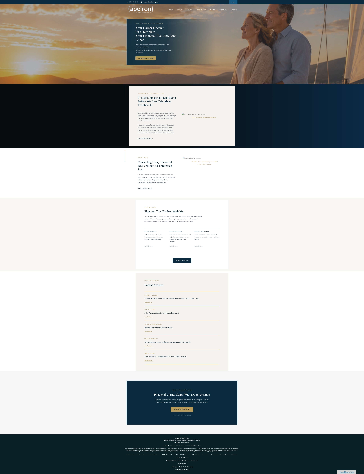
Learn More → (148, 246)
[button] (171, 10)
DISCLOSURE (178, 469)
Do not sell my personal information (229, 454)
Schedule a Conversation (146, 58)
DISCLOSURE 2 (185, 469)
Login (233, 2)
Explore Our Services (182, 260)
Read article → (148, 302)
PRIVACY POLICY (182, 463)
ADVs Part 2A (175, 466)
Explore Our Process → (145, 188)
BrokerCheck (197, 445)
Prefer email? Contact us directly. (182, 415)
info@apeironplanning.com (150, 2)
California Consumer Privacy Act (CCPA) (175, 454)
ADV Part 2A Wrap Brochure (185, 466)
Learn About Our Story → (145, 138)
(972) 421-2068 (133, 2)
